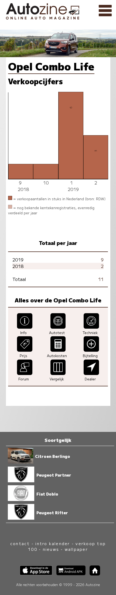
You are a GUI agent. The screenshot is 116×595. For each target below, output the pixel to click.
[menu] (105, 10)
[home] (93, 574)
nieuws (51, 549)
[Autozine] (58, 10)
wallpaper (76, 549)
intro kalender (52, 543)
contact (20, 543)
